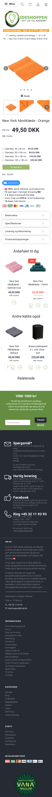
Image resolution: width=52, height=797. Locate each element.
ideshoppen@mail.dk (17, 608)
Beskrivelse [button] (11, 215)
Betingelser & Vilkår (13, 635)
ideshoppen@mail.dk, (21, 467)
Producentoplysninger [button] (17, 239)
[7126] (30, 305)
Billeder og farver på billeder (17, 653)
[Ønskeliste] (30, 4)
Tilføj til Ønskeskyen (13, 183)
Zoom (27, 96)
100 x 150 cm (23, 160)
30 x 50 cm (21, 149)
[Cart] (46, 4)
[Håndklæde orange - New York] (26, 68)
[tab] (26, 215)
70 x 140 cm (23, 156)
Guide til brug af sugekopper (17, 663)
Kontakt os (10, 641)
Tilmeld (40, 420)
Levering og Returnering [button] (18, 231)
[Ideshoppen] (26, 19)
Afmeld (40, 425)
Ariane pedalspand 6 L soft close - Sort (38, 349)
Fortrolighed (10, 647)
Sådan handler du (12, 650)
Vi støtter (9, 672)
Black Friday (10, 669)
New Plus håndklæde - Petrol (38, 283)
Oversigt (8, 675)
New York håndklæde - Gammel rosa (14, 284)
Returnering (10, 638)
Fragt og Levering (12, 632)
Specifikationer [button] (13, 223)
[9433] (30, 367)
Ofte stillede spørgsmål (23, 531)
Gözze (10, 174)
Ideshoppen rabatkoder (15, 666)
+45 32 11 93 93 (15, 605)
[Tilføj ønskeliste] (45, 305)
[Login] (38, 4)
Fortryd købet (11, 644)
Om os (8, 629)
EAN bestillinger (12, 657)
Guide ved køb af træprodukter (18, 660)
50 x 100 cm (22, 152)
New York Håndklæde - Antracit (14, 349)
